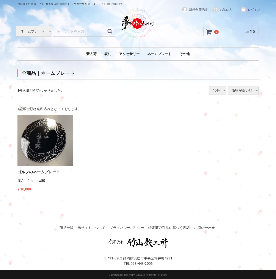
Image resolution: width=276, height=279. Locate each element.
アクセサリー (129, 54)
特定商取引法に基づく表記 (169, 228)
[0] (209, 32)
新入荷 (91, 54)
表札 (107, 54)
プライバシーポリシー (127, 228)
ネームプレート (159, 54)
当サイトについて (91, 228)
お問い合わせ (204, 228)
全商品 (29, 73)
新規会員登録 (198, 9)
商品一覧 (66, 228)
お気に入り (227, 9)
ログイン (254, 9)
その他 (184, 54)
